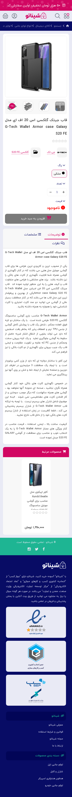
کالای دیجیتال (43, 26)
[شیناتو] (36, 15)
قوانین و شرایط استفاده (50, 731)
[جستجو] (57, 15)
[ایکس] (36, 549)
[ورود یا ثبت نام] (14, 15)
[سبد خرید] (5, 15)
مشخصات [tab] (31, 235)
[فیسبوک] (44, 549)
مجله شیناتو (56, 738)
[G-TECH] (62, 152)
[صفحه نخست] (67, 26)
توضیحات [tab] (55, 235)
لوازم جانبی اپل (55, 764)
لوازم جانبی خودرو (54, 785)
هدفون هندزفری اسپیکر (50, 778)
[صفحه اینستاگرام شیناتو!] (29, 549)
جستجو (57, 26)
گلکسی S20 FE (20, 152)
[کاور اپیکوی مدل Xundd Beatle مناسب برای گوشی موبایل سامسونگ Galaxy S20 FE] (35, 474)
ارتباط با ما (57, 745)
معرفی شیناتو (56, 725)
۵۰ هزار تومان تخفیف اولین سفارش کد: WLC (34, 7)
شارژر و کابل (56, 771)
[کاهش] (50, 193)
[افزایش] (63, 193)
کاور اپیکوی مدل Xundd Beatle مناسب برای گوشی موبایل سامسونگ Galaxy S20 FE (37, 501)
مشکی (57, 174)
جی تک (51, 152)
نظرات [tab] (56, 243)
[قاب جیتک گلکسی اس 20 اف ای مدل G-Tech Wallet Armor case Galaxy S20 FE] (36, 66)
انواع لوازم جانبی (23, 26)
